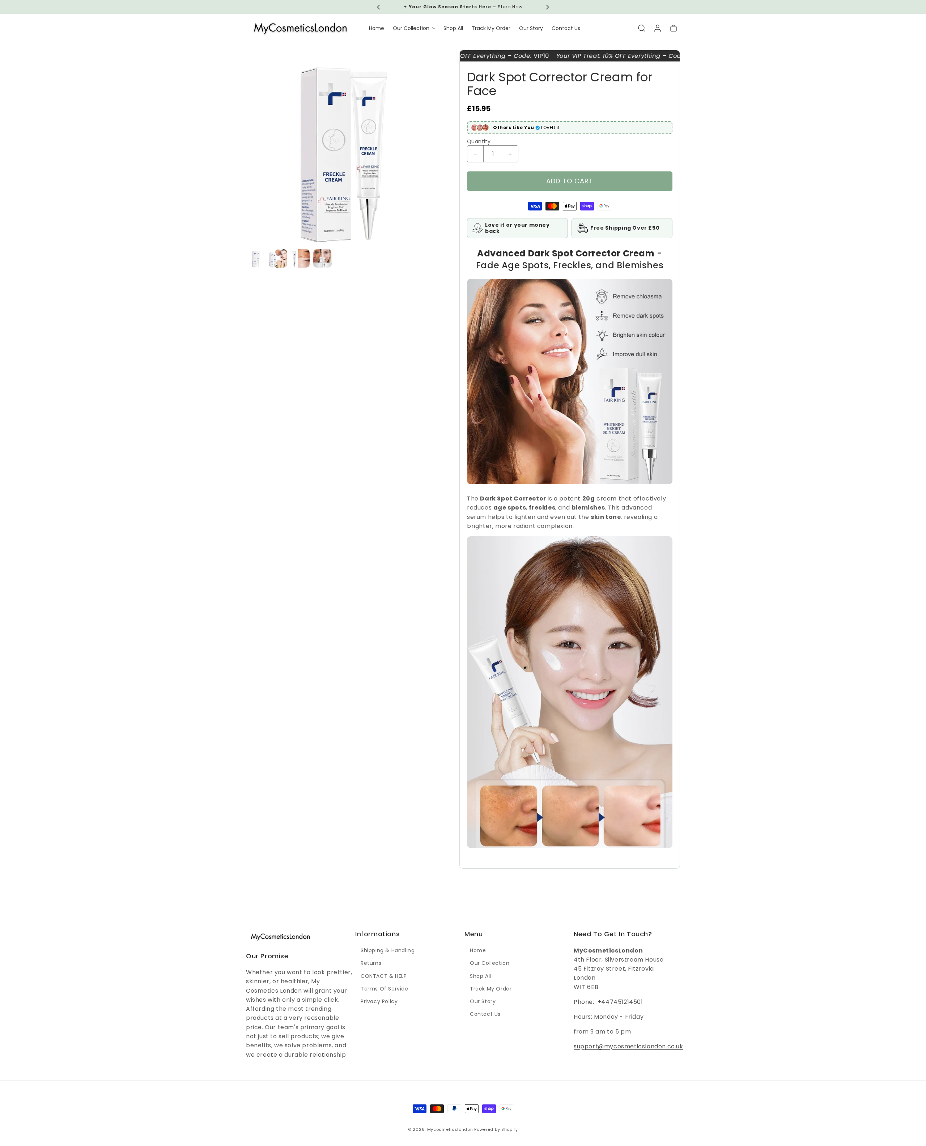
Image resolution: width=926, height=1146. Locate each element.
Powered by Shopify (496, 1129)
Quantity (478, 141)
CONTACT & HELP (384, 976)
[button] (413, 28)
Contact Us (485, 1014)
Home (478, 950)
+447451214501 (620, 1002)
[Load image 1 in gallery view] (256, 258)
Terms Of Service (384, 988)
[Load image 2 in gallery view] (278, 258)
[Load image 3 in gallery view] (300, 258)
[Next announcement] (547, 7)
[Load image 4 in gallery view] (322, 258)
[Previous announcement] (379, 7)
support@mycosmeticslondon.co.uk (628, 1047)
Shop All (480, 976)
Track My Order (490, 988)
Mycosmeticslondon (450, 1129)
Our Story (483, 1001)
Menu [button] (473, 933)
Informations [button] (377, 933)
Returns (371, 963)
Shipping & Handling (388, 950)
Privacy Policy (379, 1001)
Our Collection (489, 963)
